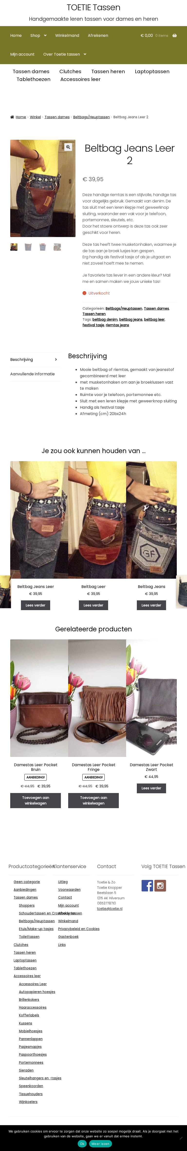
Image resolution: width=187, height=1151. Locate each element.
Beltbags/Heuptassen (91, 117)
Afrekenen (98, 35)
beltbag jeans (130, 319)
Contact (65, 897)
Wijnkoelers (28, 1102)
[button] (68, 147)
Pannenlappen (31, 1039)
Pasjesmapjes (30, 1046)
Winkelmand (67, 35)
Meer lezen (101, 1144)
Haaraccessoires (33, 1007)
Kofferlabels (29, 1015)
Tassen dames (32, 71)
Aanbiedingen (25, 889)
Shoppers (27, 905)
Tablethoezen (34, 79)
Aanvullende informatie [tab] (32, 374)
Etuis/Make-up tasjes (36, 929)
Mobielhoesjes (30, 1031)
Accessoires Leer (33, 984)
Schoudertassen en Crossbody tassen (50, 913)
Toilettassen (29, 936)
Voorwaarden (69, 889)
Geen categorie (27, 882)
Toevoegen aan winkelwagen (35, 800)
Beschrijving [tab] (21, 359)
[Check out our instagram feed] (160, 886)
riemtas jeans (117, 325)
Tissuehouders (31, 1094)
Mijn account (22, 54)
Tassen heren (108, 71)
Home (16, 35)
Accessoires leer (80, 79)
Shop (35, 35)
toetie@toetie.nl (109, 908)
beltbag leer (154, 319)
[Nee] (180, 1138)
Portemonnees (31, 1062)
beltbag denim (105, 319)
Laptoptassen (152, 71)
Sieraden (26, 1070)
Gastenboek (68, 936)
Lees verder (35, 605)
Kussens (25, 1023)
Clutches (71, 71)
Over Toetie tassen (61, 54)
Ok (82, 1144)
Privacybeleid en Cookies (79, 929)
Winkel (35, 117)
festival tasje (93, 325)
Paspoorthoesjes (33, 1054)
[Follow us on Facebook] (147, 886)
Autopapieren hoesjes (37, 992)
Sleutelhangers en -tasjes (40, 1078)
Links (62, 945)
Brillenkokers (29, 999)
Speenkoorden (31, 1086)
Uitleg (63, 882)
